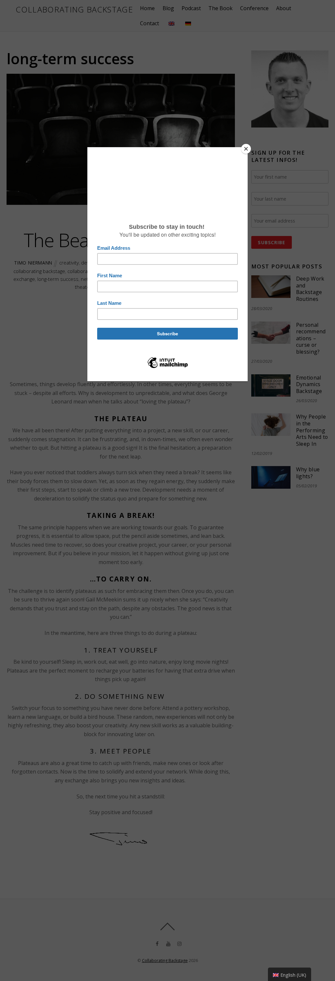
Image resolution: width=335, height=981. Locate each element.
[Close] (246, 149)
